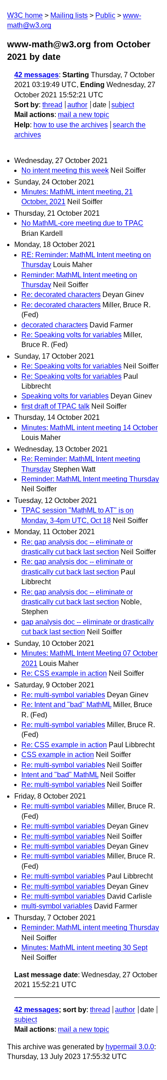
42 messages (36, 75)
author (77, 105)
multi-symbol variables (56, 906)
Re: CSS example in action (64, 673)
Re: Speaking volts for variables (71, 335)
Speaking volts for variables (65, 396)
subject (122, 105)
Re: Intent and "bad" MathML (66, 704)
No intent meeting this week (65, 170)
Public (105, 15)
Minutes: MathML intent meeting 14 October (89, 427)
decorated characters (54, 325)
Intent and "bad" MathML (59, 775)
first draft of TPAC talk (55, 406)
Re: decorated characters (61, 294)
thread (52, 105)
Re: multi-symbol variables (63, 695)
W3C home (25, 15)
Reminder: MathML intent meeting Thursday (90, 927)
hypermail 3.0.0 (130, 1047)
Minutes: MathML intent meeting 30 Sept (84, 947)
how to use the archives (70, 125)
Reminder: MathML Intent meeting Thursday (90, 479)
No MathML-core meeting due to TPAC (82, 223)
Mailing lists (69, 15)
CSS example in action (57, 754)
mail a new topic (83, 114)
